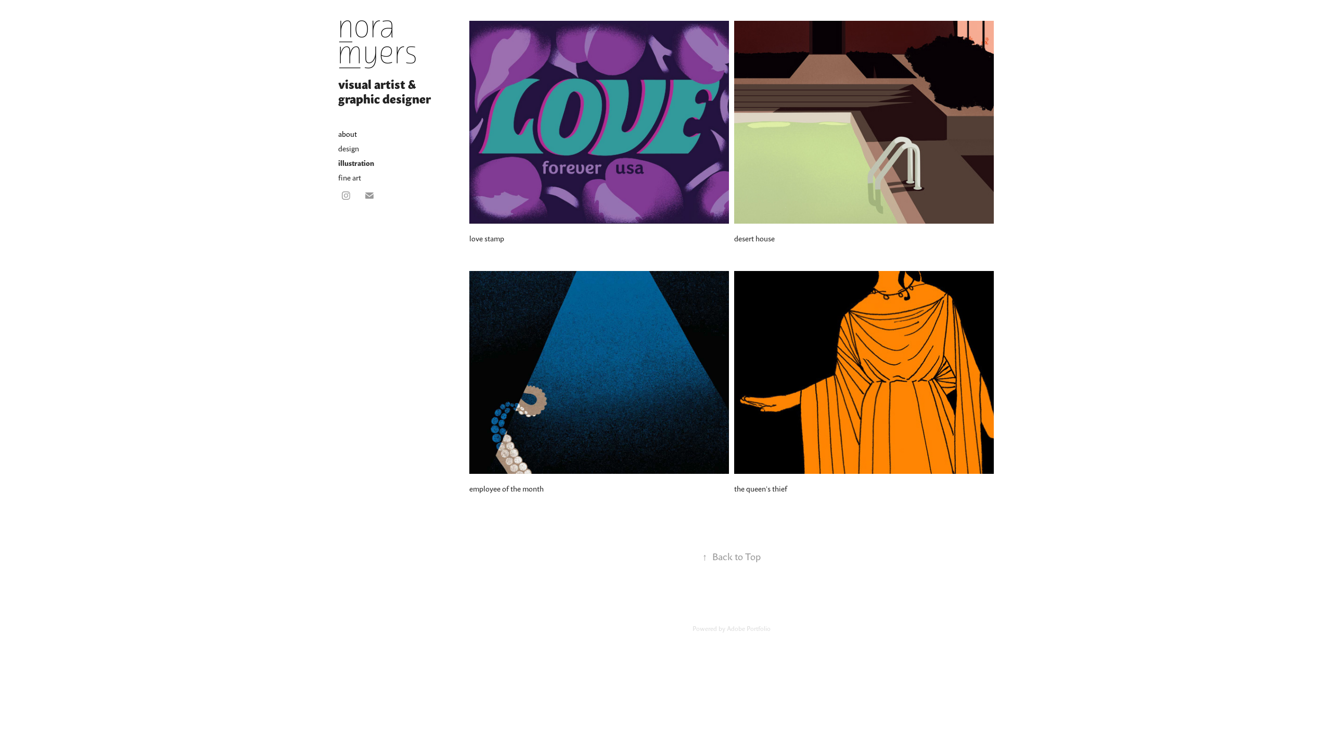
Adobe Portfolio (749, 628)
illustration (356, 163)
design (348, 148)
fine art (349, 178)
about (347, 134)
